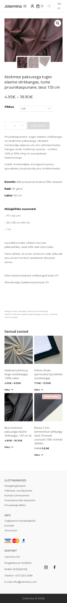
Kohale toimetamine (16, 495)
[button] (57, 23)
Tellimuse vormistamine (18, 490)
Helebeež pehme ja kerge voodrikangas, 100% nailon (16, 374)
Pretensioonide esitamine (19, 500)
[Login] (32, 6)
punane (53, 314)
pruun (45, 314)
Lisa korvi (38, 126)
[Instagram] (46, 567)
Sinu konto (10, 530)
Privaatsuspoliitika (14, 505)
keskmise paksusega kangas (26, 314)
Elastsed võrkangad (38, 311)
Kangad (22, 311)
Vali (7, 389)
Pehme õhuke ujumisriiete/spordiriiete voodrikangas (48, 374)
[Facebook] (54, 567)
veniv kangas (11, 317)
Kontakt (9, 525)
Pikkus (9, 106)
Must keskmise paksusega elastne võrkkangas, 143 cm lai (17, 431)
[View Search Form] (49, 6)
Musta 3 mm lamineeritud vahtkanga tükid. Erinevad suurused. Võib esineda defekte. (48, 435)
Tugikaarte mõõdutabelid (19, 520)
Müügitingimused (14, 485)
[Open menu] (25, 6)
